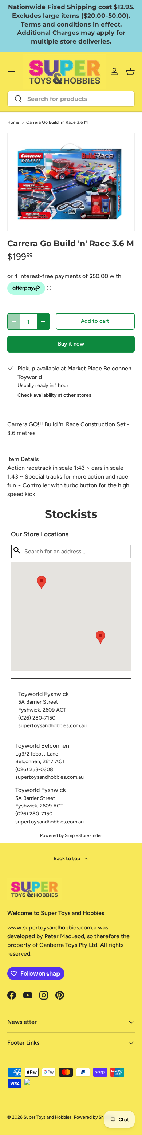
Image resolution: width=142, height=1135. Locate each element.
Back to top (67, 858)
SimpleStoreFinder (83, 835)
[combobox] (71, 98)
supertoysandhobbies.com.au (52, 725)
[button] (100, 637)
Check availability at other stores (54, 395)
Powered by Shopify (94, 1117)
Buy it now (71, 344)
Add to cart (95, 321)
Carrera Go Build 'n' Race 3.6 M (57, 122)
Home (13, 122)
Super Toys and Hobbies (48, 1117)
